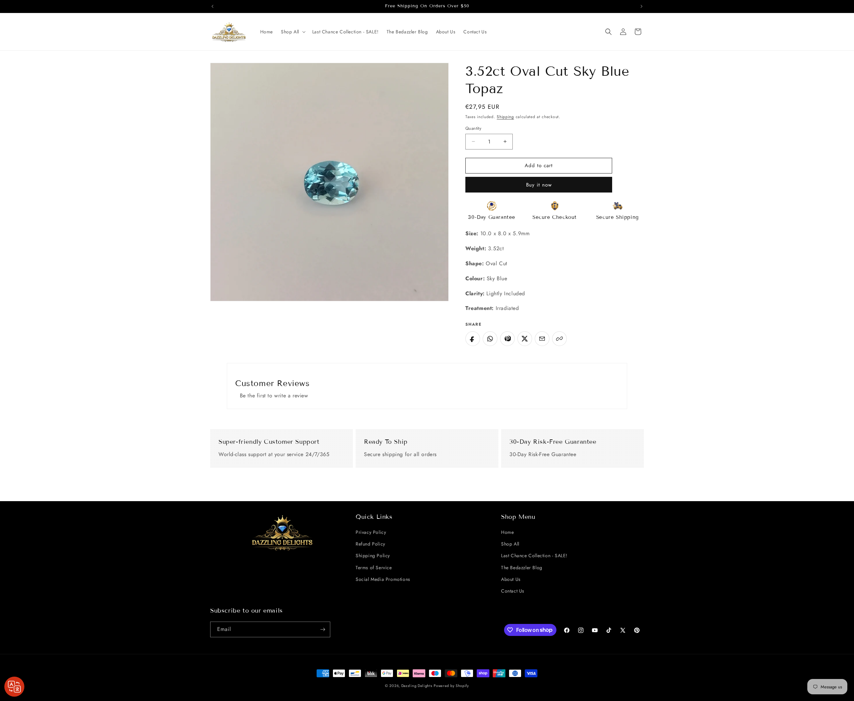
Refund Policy (370, 544)
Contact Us (512, 591)
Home (507, 532)
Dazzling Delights (416, 685)
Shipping (505, 117)
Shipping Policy (373, 555)
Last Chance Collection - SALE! (534, 555)
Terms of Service (374, 567)
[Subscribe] (322, 629)
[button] (292, 32)
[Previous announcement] (212, 6)
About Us (511, 579)
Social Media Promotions (383, 579)
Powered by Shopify (451, 685)
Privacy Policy (371, 532)
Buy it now (539, 185)
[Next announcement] (641, 6)
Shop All (510, 544)
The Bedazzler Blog (521, 567)
